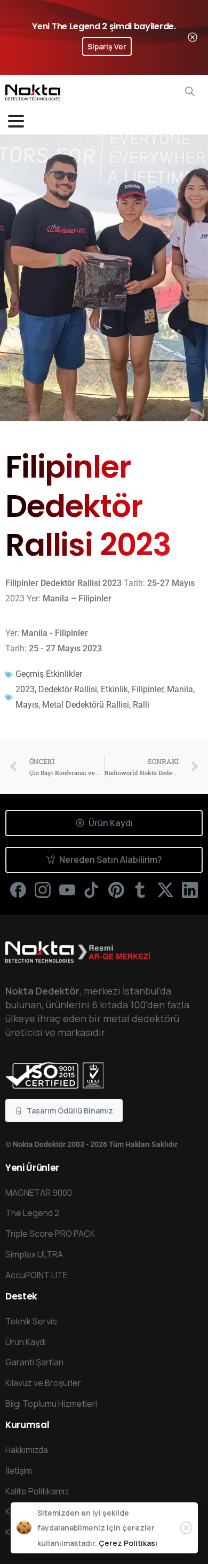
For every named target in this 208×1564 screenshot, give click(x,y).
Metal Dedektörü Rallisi (85, 705)
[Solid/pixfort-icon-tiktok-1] (91, 889)
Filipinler (147, 689)
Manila (180, 689)
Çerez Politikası (128, 1543)
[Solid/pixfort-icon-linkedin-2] (190, 889)
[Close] (192, 37)
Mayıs (26, 705)
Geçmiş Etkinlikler (48, 674)
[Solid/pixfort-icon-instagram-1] (42, 889)
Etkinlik (114, 689)
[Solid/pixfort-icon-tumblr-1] (141, 889)
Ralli (141, 705)
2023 (25, 689)
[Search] (190, 91)
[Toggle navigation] (16, 121)
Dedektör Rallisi (67, 689)
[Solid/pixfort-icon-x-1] (165, 889)
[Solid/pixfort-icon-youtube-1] (67, 889)
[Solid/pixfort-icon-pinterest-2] (116, 889)
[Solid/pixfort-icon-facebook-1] (18, 889)
